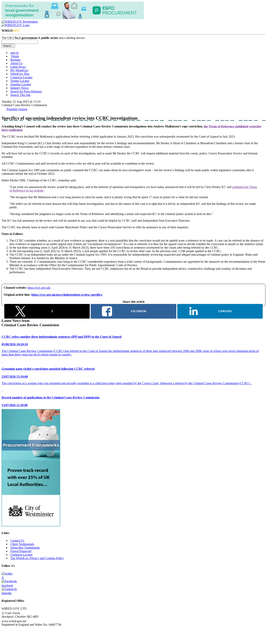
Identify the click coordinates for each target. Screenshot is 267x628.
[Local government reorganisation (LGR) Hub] (73, 18)
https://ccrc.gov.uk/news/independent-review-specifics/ (66, 294)
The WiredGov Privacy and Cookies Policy (37, 558)
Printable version (16, 109)
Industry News (19, 88)
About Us (16, 63)
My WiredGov (19, 70)
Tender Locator (19, 80)
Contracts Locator (21, 77)
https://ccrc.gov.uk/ (39, 287)
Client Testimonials (22, 544)
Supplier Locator (20, 84)
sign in (14, 52)
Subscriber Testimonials (25, 547)
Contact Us (17, 540)
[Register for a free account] (20, 21)
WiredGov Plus (19, 73)
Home (15, 56)
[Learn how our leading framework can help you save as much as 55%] (31, 525)
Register (15, 59)
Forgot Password (20, 551)
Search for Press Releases (26, 91)
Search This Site (20, 95)
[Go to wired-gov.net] (16, 25)
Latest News (18, 66)
